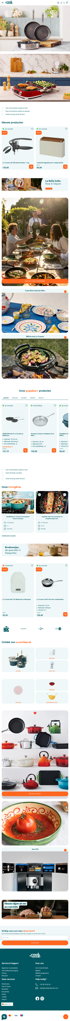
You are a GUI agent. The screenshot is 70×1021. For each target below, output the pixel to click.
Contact (38, 976)
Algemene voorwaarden (10, 968)
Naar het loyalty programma (35, 281)
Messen (15, 398)
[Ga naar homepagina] (9, 2)
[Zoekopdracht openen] (64, 3)
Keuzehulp (5, 992)
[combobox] (7, 1004)
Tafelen (32, 398)
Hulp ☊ (4, 999)
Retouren (5, 976)
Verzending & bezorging (10, 970)
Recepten (5, 989)
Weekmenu (5, 984)
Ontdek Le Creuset (35, 794)
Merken (38, 970)
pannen (6, 398)
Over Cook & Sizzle (41, 968)
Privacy (4, 973)
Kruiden (24, 398)
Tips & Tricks (6, 986)
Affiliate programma (42, 973)
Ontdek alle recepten (9, 536)
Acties (4, 994)
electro (41, 398)
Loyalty (4, 997)
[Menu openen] (29, 2)
